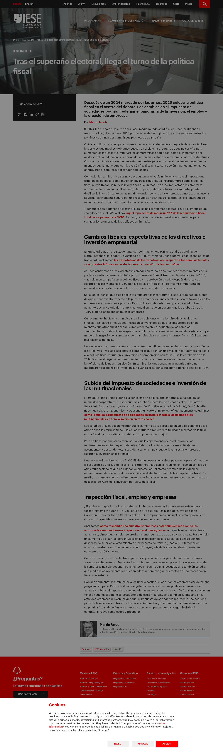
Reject (118, 744)
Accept (167, 744)
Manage (143, 744)
